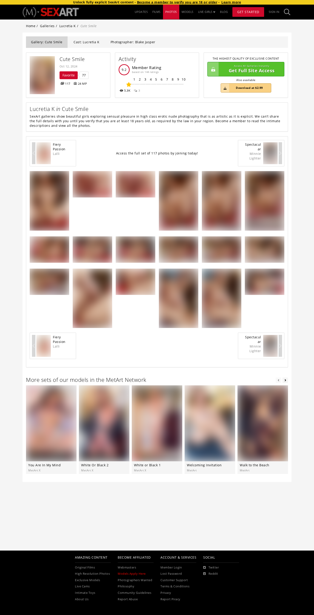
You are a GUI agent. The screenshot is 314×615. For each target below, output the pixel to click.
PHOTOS (171, 12)
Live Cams (82, 586)
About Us (81, 599)
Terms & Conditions (174, 586)
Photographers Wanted (135, 580)
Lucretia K (67, 26)
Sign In (274, 12)
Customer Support (174, 580)
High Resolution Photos (92, 574)
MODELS (188, 12)
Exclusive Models (87, 580)
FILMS (156, 12)
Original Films (85, 567)
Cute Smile (72, 59)
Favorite (69, 75)
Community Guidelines (134, 593)
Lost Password (171, 574)
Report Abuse (128, 599)
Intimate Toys (85, 593)
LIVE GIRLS (205, 12)
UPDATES (141, 12)
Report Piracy (170, 599)
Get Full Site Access (252, 69)
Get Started (248, 12)
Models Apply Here (132, 574)
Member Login (171, 567)
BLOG (224, 12)
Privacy (165, 593)
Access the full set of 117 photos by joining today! (157, 153)
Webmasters (127, 567)
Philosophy (126, 586)
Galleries (47, 26)
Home (30, 26)
